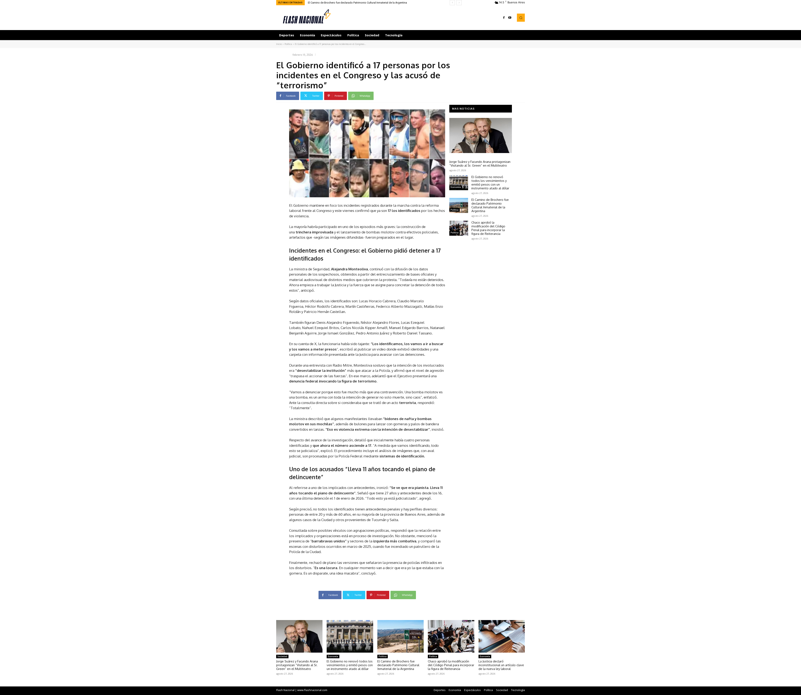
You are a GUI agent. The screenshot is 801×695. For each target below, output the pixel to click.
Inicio (279, 44)
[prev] (452, 2)
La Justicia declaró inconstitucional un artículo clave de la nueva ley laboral (501, 665)
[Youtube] (510, 18)
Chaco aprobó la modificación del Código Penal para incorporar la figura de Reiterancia (360, 2)
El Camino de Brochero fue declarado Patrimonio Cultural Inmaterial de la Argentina (490, 205)
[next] (459, 2)
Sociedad (455, 156)
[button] (521, 18)
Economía (456, 187)
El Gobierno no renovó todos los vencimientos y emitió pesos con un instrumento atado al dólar (490, 182)
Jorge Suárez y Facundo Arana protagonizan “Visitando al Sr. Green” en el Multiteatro (479, 163)
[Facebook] (504, 18)
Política (288, 44)
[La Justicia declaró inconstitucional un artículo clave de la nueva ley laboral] (502, 636)
